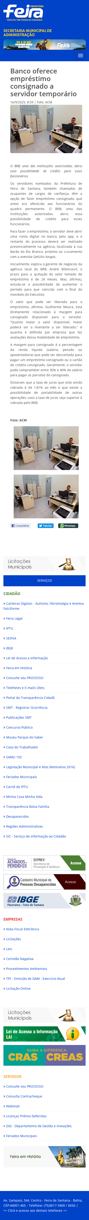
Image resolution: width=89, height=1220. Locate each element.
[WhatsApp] (68, 525)
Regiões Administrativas (24, 826)
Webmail (12, 1106)
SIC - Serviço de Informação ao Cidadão (35, 836)
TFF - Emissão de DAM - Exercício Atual (35, 978)
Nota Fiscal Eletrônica (22, 929)
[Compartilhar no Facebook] (20, 525)
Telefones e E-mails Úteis (24, 688)
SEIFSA (10, 638)
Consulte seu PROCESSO (24, 678)
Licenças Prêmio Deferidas (26, 1116)
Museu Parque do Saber (24, 737)
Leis (8, 949)
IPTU (9, 628)
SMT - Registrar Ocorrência (26, 707)
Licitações (13, 939)
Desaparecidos (17, 816)
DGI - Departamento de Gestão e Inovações (38, 1126)
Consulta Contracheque (23, 1096)
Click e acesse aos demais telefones (35, 1210)
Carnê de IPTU (16, 787)
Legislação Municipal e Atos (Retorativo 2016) (40, 767)
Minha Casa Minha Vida (23, 796)
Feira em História (18, 668)
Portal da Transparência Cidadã (30, 697)
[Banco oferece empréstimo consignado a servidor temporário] (46, 448)
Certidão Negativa (19, 959)
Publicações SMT (18, 717)
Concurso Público (19, 727)
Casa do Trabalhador (21, 747)
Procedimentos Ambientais (26, 968)
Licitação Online (18, 988)
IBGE (9, 648)
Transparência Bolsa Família (27, 806)
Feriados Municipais (21, 777)
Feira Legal (14, 618)
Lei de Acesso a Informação (26, 658)
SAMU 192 (13, 757)
